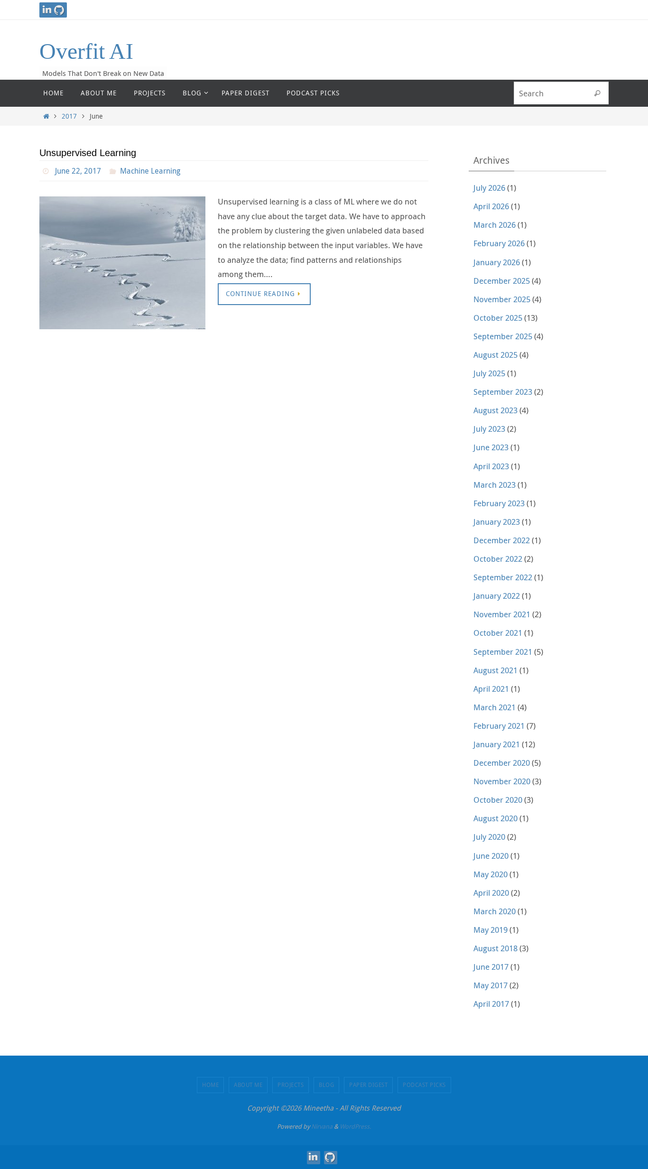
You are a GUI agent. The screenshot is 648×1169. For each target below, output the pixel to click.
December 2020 (501, 762)
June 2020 (491, 855)
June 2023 (491, 447)
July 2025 (489, 373)
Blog (326, 1084)
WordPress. (355, 1126)
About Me (248, 1084)
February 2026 (499, 243)
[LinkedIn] (47, 10)
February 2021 (499, 725)
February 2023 (499, 503)
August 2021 (495, 670)
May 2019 (490, 929)
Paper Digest (368, 1084)
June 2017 (491, 966)
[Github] (59, 10)
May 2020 (490, 874)
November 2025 (501, 299)
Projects (291, 1084)
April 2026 (491, 206)
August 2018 (495, 948)
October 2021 (497, 632)
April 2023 (491, 466)
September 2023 (502, 391)
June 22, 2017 (78, 171)
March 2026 (494, 224)
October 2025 (497, 317)
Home (210, 1084)
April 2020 (491, 892)
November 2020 (501, 781)
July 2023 (489, 428)
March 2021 (494, 707)
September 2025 (502, 336)
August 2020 (495, 818)
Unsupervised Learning (87, 153)
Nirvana (322, 1126)
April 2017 (491, 1003)
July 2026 (489, 187)
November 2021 (501, 614)
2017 (69, 116)
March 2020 (494, 911)
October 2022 (497, 558)
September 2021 (502, 651)
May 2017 (490, 985)
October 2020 (497, 799)
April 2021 (491, 688)
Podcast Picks (424, 1084)
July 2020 (489, 836)
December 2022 (501, 540)
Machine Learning (150, 171)
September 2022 (502, 577)
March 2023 (494, 484)
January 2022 (496, 595)
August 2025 (495, 354)
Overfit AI (86, 51)
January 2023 (496, 521)
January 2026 (496, 262)
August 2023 (495, 410)
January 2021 (496, 744)
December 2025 (501, 280)
